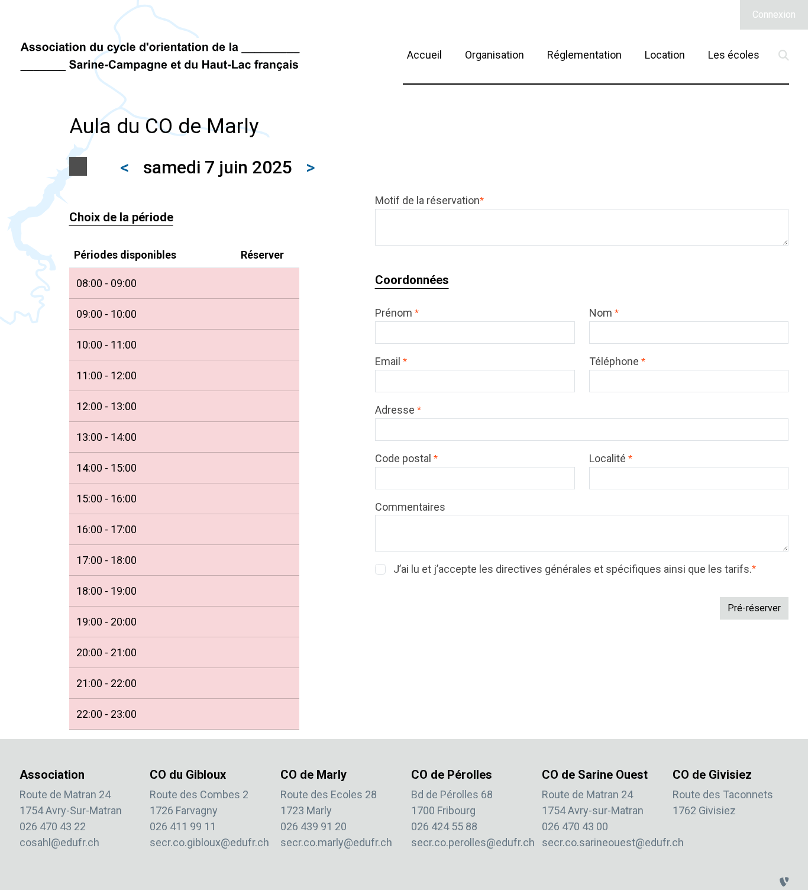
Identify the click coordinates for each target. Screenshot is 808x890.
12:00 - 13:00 (106, 406)
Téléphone (617, 361)
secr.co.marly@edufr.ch (336, 842)
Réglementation (584, 55)
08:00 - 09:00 (106, 283)
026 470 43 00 (575, 826)
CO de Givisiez (712, 775)
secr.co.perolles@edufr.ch (473, 842)
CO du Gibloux (188, 775)
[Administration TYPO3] (784, 882)
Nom (604, 313)
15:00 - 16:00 (106, 498)
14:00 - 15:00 (106, 468)
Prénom (397, 313)
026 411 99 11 (183, 826)
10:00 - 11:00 (106, 344)
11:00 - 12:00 (106, 375)
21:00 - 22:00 (106, 683)
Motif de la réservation (429, 200)
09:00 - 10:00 (106, 314)
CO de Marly (313, 775)
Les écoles (733, 55)
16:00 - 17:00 (106, 529)
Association (52, 775)
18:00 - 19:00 (106, 591)
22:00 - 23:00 (106, 714)
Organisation (494, 55)
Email (391, 361)
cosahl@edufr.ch (59, 842)
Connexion (774, 14)
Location (665, 54)
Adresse (398, 410)
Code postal (406, 458)
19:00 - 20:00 (106, 621)
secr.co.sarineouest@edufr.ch (613, 842)
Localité (610, 458)
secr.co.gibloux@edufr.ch (209, 842)
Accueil (424, 55)
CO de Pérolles (451, 775)
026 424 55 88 (444, 826)
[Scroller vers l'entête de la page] (787, 851)
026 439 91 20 (313, 826)
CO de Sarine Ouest (595, 775)
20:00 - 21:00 (106, 652)
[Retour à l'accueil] (160, 55)
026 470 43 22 (53, 826)
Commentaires (410, 507)
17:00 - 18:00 (106, 560)
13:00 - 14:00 (106, 437)
